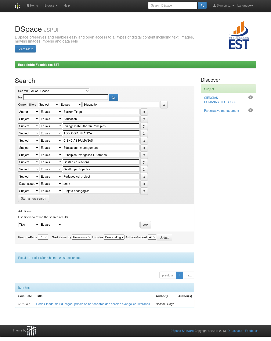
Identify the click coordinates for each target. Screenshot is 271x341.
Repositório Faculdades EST (38, 64)
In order (97, 237)
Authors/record (136, 237)
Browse (49, 5)
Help (67, 5)
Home (33, 5)
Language (244, 5)
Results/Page (27, 237)
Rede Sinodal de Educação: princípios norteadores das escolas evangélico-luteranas (93, 304)
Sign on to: (224, 5)
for (20, 97)
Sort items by (61, 237)
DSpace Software (182, 331)
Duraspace (235, 331)
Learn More (25, 49)
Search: (23, 91)
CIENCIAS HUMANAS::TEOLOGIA (219, 99)
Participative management (221, 110)
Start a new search (33, 198)
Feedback (251, 331)
